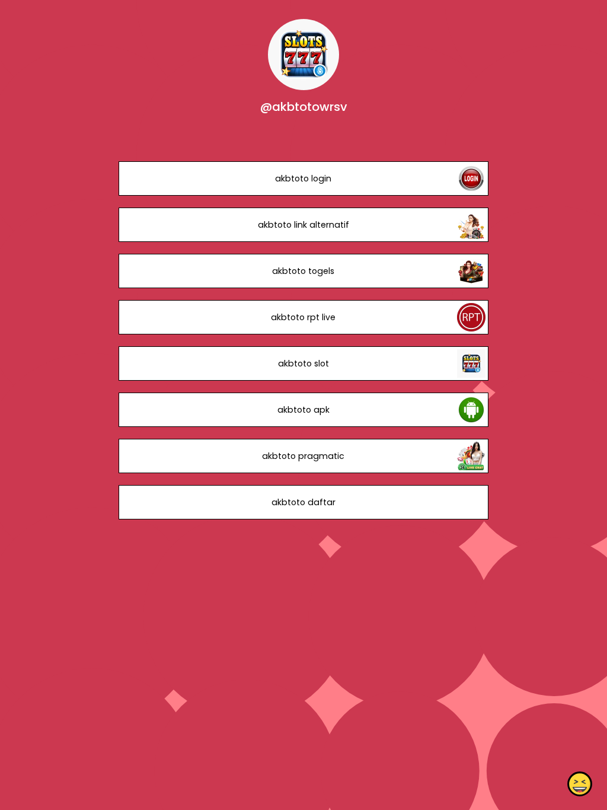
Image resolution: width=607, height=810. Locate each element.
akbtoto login (303, 178)
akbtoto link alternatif (303, 225)
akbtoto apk (303, 410)
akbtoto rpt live (303, 317)
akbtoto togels (303, 271)
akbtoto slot (303, 363)
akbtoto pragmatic (303, 456)
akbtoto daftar (303, 502)
